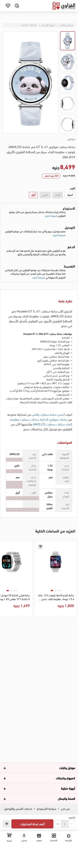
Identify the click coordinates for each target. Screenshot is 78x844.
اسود (70, 194)
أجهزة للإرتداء (48, 25)
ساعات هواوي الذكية (53, 419)
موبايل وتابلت (66, 25)
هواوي (71, 139)
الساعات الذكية (29, 25)
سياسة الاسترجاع (46, 808)
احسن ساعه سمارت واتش (48, 414)
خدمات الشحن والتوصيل (18, 808)
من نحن (65, 808)
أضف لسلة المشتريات (32, 824)
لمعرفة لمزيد (50, 216)
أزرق (33, 194)
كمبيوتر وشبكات (65, 778)
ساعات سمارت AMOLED (49, 423)
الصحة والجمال (66, 798)
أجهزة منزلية (68, 788)
